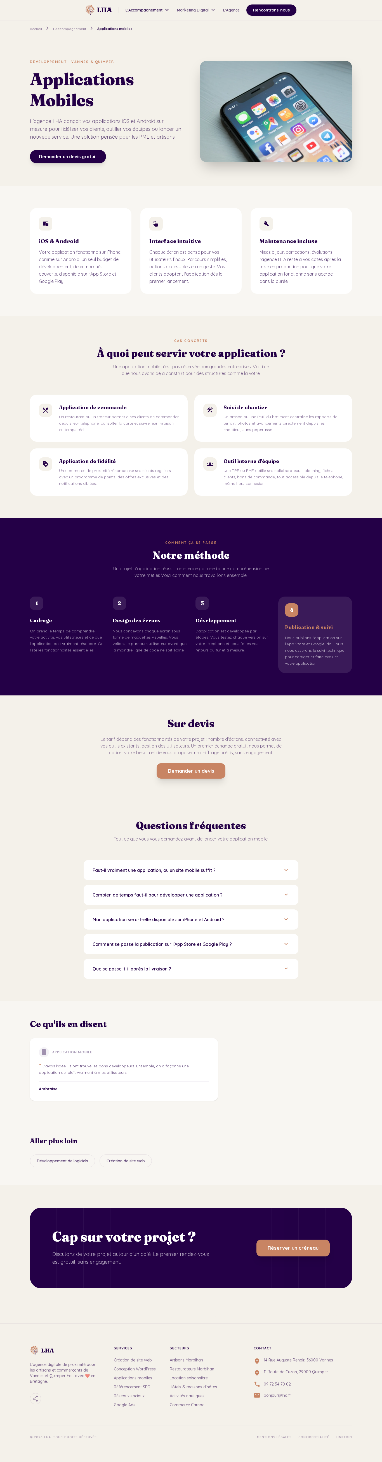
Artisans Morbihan (186, 1360)
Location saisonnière (189, 1377)
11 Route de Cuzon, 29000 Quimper (296, 1371)
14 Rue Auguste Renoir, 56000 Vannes (298, 1360)
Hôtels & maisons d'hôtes (193, 1386)
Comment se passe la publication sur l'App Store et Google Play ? (191, 944)
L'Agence (231, 10)
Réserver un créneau (293, 1248)
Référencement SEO (132, 1386)
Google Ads (124, 1404)
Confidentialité (313, 1437)
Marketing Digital (196, 10)
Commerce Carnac (187, 1404)
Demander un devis (191, 771)
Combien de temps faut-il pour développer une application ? (191, 895)
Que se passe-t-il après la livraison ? (191, 969)
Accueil (36, 29)
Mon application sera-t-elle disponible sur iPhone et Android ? (191, 919)
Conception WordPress (135, 1369)
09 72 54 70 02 (277, 1384)
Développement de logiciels (62, 1160)
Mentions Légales (274, 1437)
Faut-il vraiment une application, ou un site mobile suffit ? (191, 870)
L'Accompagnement (148, 10)
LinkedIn (344, 1437)
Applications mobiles (133, 1377)
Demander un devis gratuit (68, 156)
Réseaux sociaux (129, 1395)
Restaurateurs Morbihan (192, 1369)
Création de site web (126, 1160)
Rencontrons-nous (271, 10)
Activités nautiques (187, 1395)
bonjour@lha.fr (277, 1395)
